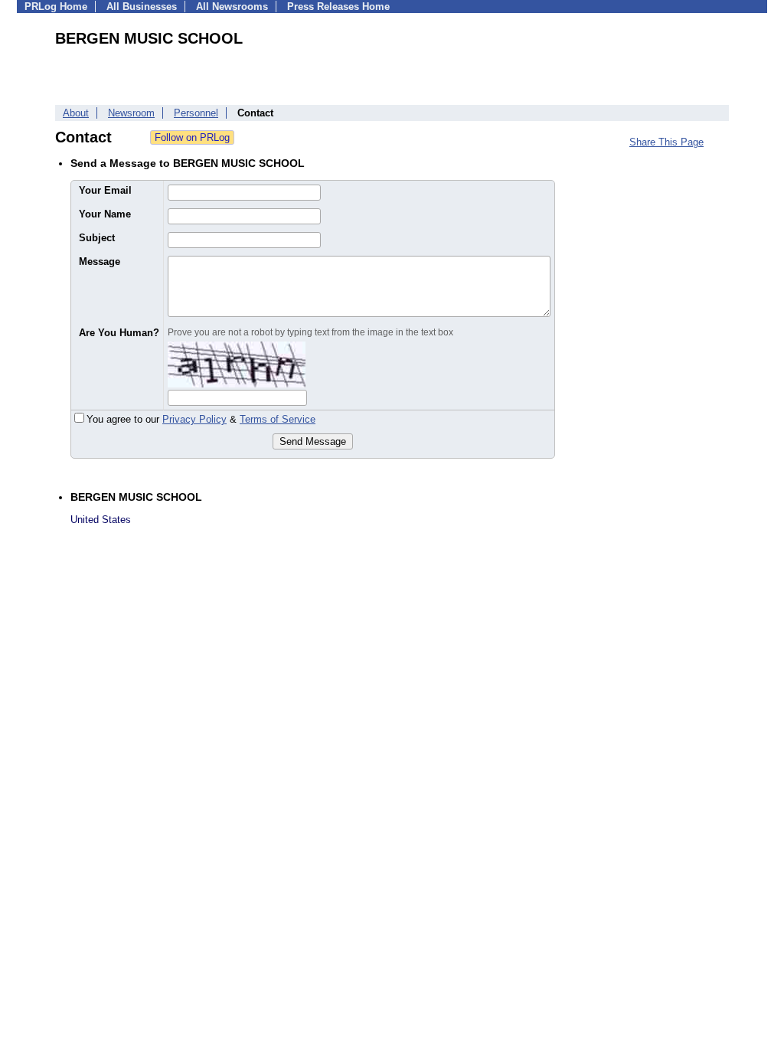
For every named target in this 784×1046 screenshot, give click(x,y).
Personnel (196, 113)
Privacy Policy (194, 419)
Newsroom (131, 113)
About (76, 113)
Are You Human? (119, 332)
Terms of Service (277, 419)
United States (100, 519)
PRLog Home (55, 6)
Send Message (312, 441)
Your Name (105, 214)
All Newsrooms (232, 6)
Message (99, 261)
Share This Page (666, 142)
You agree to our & (201, 419)
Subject (97, 238)
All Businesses (141, 6)
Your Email (105, 190)
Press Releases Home (338, 6)
